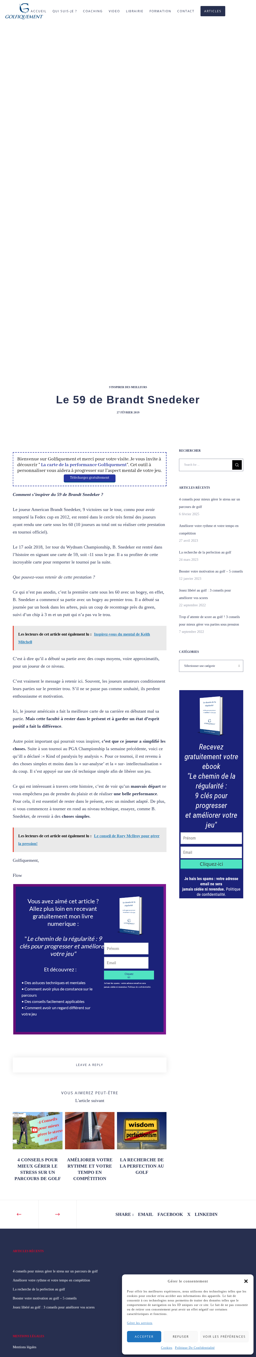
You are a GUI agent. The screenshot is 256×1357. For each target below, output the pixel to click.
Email (145, 1214)
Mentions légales (24, 1347)
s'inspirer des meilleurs (128, 387)
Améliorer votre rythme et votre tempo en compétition (51, 1280)
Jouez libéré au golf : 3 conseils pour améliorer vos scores (53, 1307)
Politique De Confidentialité (195, 1347)
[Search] (237, 465)
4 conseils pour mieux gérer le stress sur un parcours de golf (55, 1271)
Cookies (166, 1347)
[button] (246, 1281)
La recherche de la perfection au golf (205, 552)
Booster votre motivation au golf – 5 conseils (211, 571)
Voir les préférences (224, 1336)
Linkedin (206, 1214)
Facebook (170, 1214)
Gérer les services (139, 1323)
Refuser (181, 1336)
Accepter (144, 1336)
